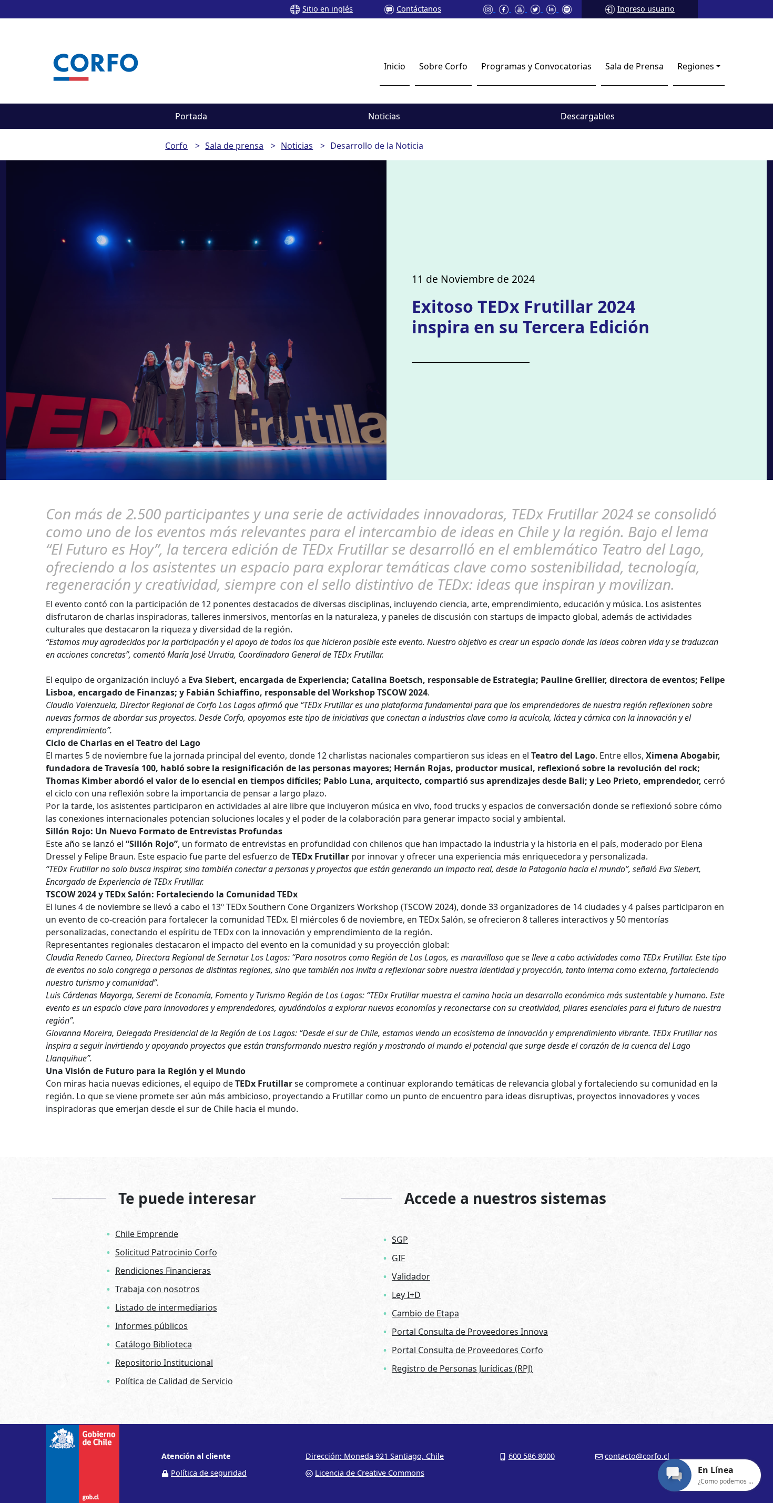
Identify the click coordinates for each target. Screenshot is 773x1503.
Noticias (384, 116)
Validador (411, 1276)
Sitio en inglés (327, 9)
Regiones (695, 66)
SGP (400, 1239)
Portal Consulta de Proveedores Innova (470, 1331)
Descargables (588, 116)
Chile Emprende (146, 1234)
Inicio (394, 66)
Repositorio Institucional (164, 1362)
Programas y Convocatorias (536, 66)
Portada (191, 116)
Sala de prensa (234, 145)
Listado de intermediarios (166, 1307)
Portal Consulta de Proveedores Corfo (467, 1350)
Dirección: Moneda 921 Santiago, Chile (375, 1456)
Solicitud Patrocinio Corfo (166, 1252)
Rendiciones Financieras (163, 1270)
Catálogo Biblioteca (153, 1344)
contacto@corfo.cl (637, 1456)
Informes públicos (151, 1326)
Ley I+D (406, 1295)
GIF (398, 1258)
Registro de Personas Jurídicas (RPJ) (462, 1368)
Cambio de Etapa (425, 1313)
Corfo (176, 145)
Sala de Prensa (634, 66)
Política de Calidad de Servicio (174, 1381)
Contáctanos (418, 9)
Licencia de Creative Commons (369, 1473)
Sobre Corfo (443, 66)
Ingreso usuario (646, 9)
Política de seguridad (209, 1473)
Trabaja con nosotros (157, 1289)
